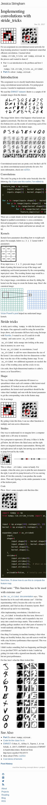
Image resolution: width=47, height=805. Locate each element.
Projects (5, 792)
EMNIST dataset (18, 92)
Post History (7, 764)
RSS (4, 801)
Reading (5, 795)
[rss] (3, 785)
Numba (8, 335)
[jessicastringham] (3, 778)
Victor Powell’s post (9, 313)
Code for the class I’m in (14, 740)
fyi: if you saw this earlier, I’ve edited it (25, 182)
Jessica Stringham (13, 3)
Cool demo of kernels (12, 759)
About (4, 788)
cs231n (26, 170)
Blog (4, 798)
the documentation (18, 596)
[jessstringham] (3, 774)
